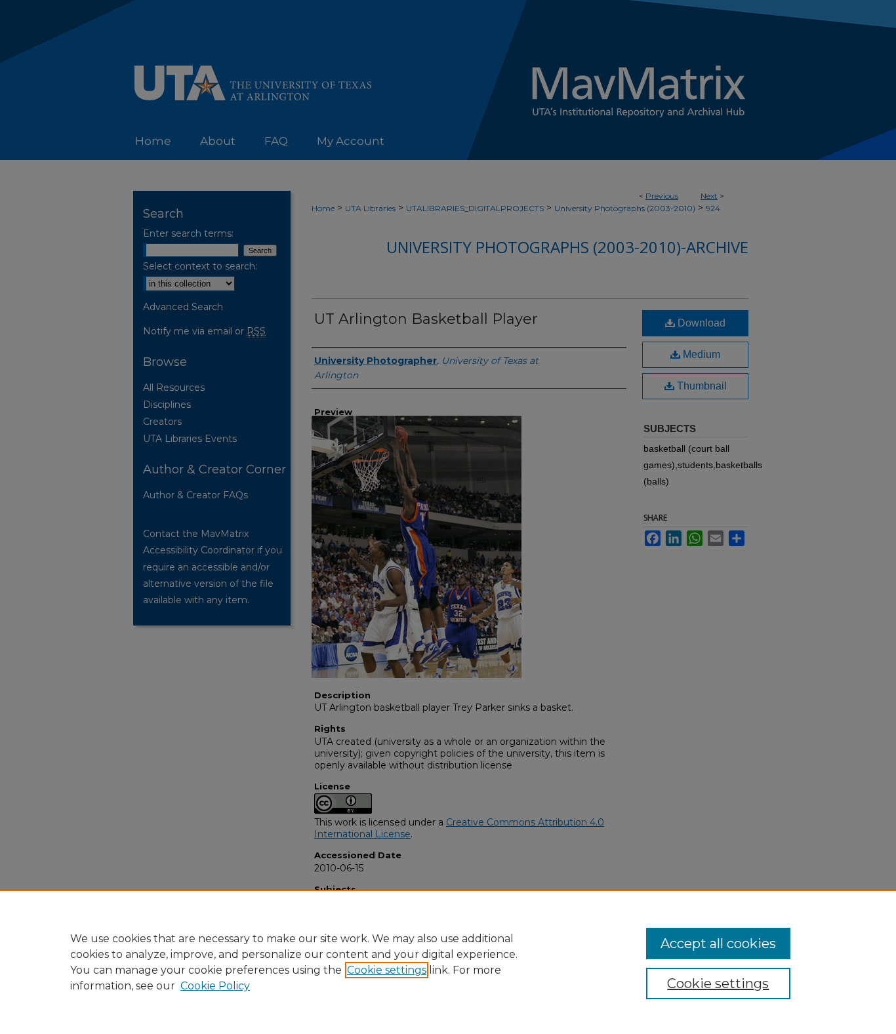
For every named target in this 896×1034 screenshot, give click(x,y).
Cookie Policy (215, 986)
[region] (448, 962)
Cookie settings (386, 970)
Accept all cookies (718, 943)
